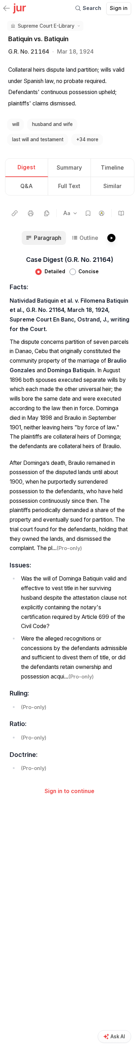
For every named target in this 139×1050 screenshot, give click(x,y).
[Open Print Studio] (31, 213)
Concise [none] (88, 271)
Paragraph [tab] (47, 238)
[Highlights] (101, 213)
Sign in (119, 8)
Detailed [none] (55, 271)
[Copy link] (14, 213)
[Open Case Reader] (121, 213)
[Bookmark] (88, 213)
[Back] (6, 9)
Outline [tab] (88, 238)
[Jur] (19, 7)
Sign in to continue (69, 791)
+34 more (87, 139)
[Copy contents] (47, 213)
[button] (45, 26)
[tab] (26, 168)
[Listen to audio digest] (111, 238)
